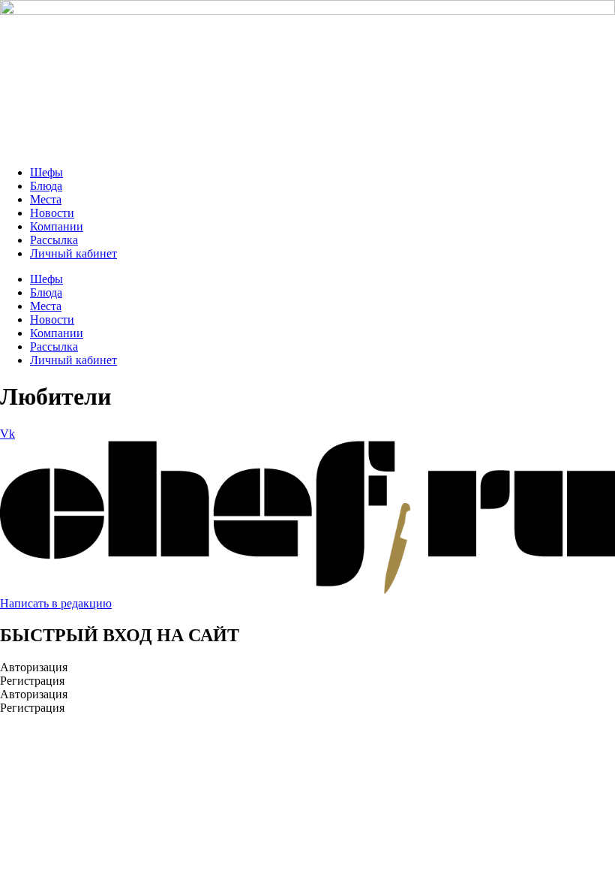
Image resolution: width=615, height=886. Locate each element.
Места (46, 199)
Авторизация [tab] (34, 667)
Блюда (46, 185)
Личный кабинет (73, 253)
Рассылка (54, 240)
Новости (52, 212)
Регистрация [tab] (32, 680)
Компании (56, 226)
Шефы (46, 172)
